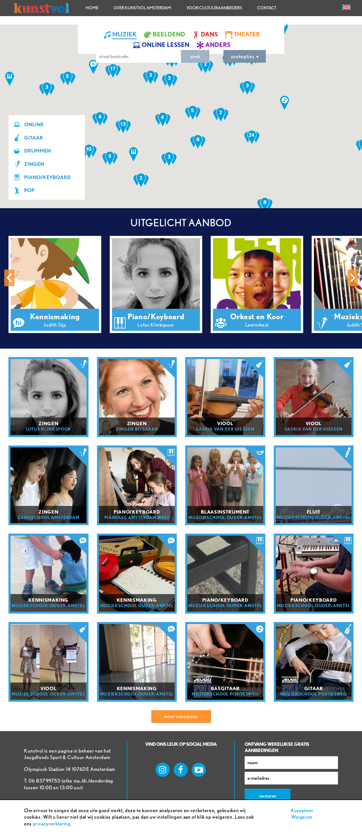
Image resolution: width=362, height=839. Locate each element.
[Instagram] (163, 770)
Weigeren (302, 817)
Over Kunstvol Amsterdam (142, 7)
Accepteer (301, 810)
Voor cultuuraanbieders (214, 7)
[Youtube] (199, 770)
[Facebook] (181, 770)
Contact (266, 7)
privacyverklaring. (52, 824)
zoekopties (243, 56)
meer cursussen (181, 716)
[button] (10, 79)
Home (92, 7)
